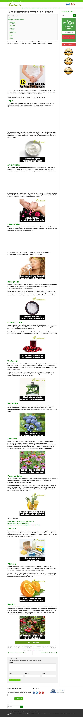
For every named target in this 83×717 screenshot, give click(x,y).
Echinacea (11, 31)
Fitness (49, 8)
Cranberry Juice (12, 26)
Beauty (54, 8)
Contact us (73, 1)
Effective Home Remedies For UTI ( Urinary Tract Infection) (23, 525)
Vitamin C (11, 36)
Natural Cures (43, 8)
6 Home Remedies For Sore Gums (18, 652)
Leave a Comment (32, 643)
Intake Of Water (12, 23)
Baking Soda (12, 25)
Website (43, 673)
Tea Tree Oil (11, 28)
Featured (33, 649)
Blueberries (11, 29)
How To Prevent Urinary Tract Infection (18, 523)
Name (10, 673)
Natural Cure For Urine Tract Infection (16, 19)
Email (26, 673)
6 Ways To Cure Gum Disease (48, 652)
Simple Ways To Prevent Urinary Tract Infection (20, 521)
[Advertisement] (18, 55)
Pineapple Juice (12, 32)
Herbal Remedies (35, 8)
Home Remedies (27, 8)
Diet (59, 8)
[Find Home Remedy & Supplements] (14, 4)
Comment (11, 662)
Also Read (10, 34)
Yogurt (10, 20)
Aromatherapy (12, 22)
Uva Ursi (11, 38)
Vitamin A (11, 35)
